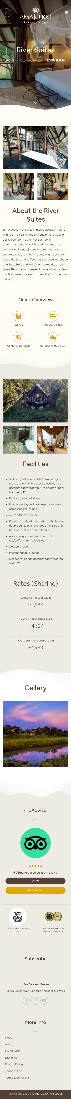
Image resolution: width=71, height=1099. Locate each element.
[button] (66, 12)
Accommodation (31, 60)
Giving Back (12, 1051)
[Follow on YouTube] (44, 1001)
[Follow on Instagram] (36, 1001)
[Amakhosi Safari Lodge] (35, 12)
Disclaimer (12, 1057)
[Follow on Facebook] (27, 1001)
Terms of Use (13, 1071)
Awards (10, 1044)
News (8, 1037)
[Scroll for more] (35, 102)
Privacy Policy (14, 1064)
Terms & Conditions (17, 1077)
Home (10, 60)
